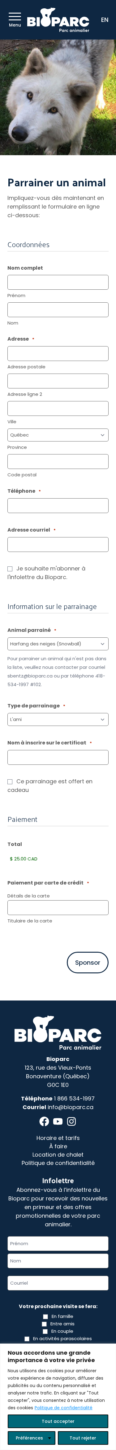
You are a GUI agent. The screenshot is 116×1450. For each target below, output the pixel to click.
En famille (62, 1316)
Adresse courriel (31, 529)
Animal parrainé (31, 630)
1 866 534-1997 (74, 1098)
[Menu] (15, 16)
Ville (11, 421)
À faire (58, 1146)
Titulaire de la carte (29, 921)
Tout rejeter (83, 1438)
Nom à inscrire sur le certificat (49, 742)
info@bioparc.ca (70, 1107)
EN (105, 19)
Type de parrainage (36, 705)
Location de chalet (58, 1154)
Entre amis (62, 1323)
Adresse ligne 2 (24, 394)
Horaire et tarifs (58, 1138)
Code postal (22, 474)
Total (14, 844)
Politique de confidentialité (63, 1408)
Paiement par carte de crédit (48, 882)
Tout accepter (58, 1421)
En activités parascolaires (62, 1338)
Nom (12, 323)
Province (17, 447)
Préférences (29, 1438)
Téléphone (24, 491)
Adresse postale (26, 366)
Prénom (16, 295)
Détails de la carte (28, 896)
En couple (62, 1331)
